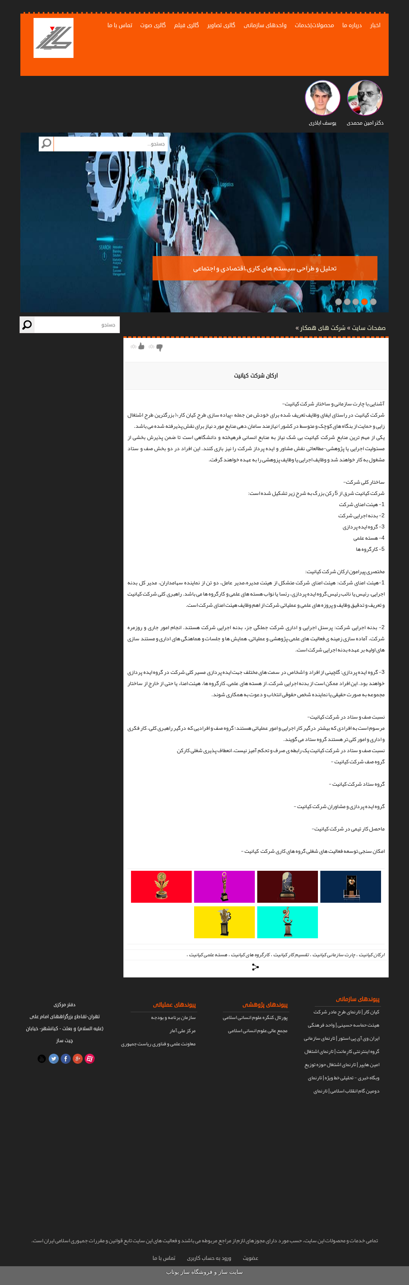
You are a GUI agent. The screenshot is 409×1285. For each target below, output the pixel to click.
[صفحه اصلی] (53, 39)
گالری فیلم (186, 25)
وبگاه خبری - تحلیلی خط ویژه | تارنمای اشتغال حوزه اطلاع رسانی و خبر (343, 1078)
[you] (41, 1058)
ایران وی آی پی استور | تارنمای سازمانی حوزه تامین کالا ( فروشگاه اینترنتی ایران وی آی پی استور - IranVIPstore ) (340, 1039)
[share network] (256, 967)
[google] (77, 1058)
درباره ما (352, 25)
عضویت (250, 1258)
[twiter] (53, 1058)
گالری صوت (153, 25)
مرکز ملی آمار (182, 1030)
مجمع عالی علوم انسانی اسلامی (258, 1030)
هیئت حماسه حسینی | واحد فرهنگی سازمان (343, 1026)
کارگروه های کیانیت (250, 954)
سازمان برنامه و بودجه (173, 1017)
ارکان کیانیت (371, 954)
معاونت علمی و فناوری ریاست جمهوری (158, 1044)
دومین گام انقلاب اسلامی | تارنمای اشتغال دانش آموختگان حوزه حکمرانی (342, 1092)
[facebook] (65, 1058)
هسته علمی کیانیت (208, 954)
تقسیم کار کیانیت (291, 954)
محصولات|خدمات (314, 25)
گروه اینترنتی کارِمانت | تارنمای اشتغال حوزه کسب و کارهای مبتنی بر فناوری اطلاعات (341, 1052)
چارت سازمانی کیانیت (333, 954)
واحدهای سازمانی (265, 25)
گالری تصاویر (221, 25)
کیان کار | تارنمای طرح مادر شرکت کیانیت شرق (346, 1013)
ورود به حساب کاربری (209, 1258)
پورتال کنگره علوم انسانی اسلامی (255, 1017)
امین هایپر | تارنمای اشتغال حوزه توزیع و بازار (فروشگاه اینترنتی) (341, 1065)
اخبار (375, 25)
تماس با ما (119, 25)
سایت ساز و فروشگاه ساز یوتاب (204, 1272)
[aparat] (89, 1058)
